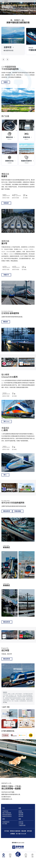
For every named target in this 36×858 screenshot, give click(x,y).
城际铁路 (21, 814)
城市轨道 (21, 816)
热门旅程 (4, 823)
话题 (32, 856)
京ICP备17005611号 (21, 833)
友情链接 (12, 833)
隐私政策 (23, 831)
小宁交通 (21, 823)
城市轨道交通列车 (7, 814)
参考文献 (29, 831)
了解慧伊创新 (22, 825)
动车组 (3, 856)
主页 (2, 1)
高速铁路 (21, 813)
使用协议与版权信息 (15, 831)
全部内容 (21, 822)
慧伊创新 (14, 842)
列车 (3, 808)
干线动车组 (5, 811)
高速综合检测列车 (7, 816)
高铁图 (20, 811)
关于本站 (5, 702)
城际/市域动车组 (6, 813)
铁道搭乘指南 (5, 822)
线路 (10, 856)
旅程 (26, 856)
